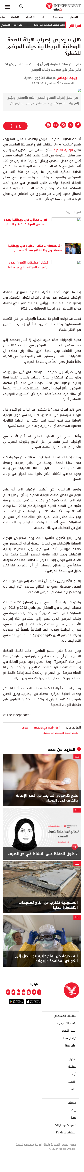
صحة (51, 749)
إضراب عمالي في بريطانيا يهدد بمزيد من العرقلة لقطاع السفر (26, 222)
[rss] (8, 992)
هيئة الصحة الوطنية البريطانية (60, 733)
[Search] (21, 7)
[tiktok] (13, 992)
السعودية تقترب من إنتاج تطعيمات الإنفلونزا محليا (48, 905)
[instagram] (29, 992)
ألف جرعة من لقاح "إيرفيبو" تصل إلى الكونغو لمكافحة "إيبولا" (46, 958)
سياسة (58, 17)
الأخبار (73, 17)
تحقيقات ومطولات (65, 1125)
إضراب (25, 728)
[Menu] (7, 7)
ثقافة (15, 17)
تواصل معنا (69, 1038)
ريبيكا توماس (66, 78)
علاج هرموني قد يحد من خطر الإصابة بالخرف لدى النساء (47, 798)
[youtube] (24, 992)
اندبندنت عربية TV (66, 1132)
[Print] (48, 125)
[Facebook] (39, 992)
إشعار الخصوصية (66, 1023)
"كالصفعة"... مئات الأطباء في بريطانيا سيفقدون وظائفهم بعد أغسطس (35, 248)
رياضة (73, 1110)
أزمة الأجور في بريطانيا (47, 728)
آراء (44, 17)
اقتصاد (30, 17)
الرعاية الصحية (63, 150)
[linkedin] (18, 992)
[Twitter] (34, 992)
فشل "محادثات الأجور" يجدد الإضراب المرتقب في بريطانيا (28, 265)
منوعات (72, 1103)
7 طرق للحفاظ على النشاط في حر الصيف (43, 853)
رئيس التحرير (69, 1031)
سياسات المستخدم (65, 1016)
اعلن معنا (70, 1046)
